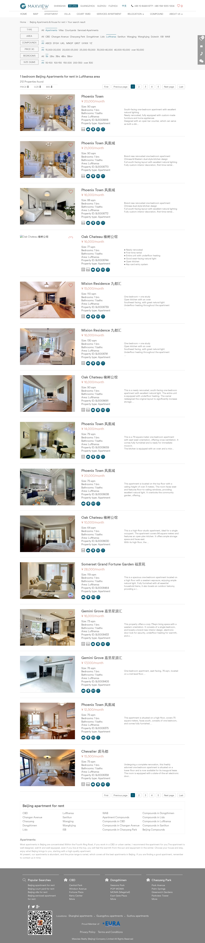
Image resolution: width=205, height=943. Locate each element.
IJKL (62, 43)
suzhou (101, 5)
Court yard (83, 13)
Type (29, 29)
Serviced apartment (109, 13)
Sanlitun (122, 36)
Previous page (120, 86)
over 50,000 (137, 49)
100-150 (58, 62)
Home (23, 13)
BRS (48, 86)
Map (35, 13)
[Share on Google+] (38, 906)
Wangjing (131, 36)
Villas (61, 30)
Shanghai (60, 5)
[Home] (34, 6)
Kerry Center (75, 895)
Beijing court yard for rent (41, 888)
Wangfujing (143, 36)
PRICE (23, 86)
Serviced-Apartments (88, 30)
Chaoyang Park (77, 36)
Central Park (75, 885)
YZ (91, 43)
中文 (124, 5)
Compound (156, 13)
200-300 (77, 62)
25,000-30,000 (87, 49)
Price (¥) (29, 49)
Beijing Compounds (154, 829)
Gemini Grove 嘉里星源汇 (101, 611)
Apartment (51, 13)
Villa (67, 13)
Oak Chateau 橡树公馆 (99, 236)
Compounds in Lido (154, 817)
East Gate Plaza (118, 895)
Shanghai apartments (80, 915)
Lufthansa (68, 813)
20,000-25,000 (70, 49)
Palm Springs (158, 888)
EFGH (56, 43)
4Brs (63, 56)
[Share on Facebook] (29, 906)
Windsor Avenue (77, 888)
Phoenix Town (92, 96)
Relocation (135, 13)
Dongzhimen (92, 36)
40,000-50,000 (122, 49)
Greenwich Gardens (162, 892)
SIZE (36, 86)
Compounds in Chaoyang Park (119, 829)
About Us (175, 13)
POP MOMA (117, 888)
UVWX (85, 43)
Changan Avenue (60, 36)
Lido (102, 36)
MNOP (69, 43)
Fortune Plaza (76, 892)
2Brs (52, 56)
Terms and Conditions (110, 932)
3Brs (58, 56)
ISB (162, 36)
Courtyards (70, 30)
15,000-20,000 (53, 49)
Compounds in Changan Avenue (120, 825)
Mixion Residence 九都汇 (101, 283)
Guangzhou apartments (109, 915)
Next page (169, 86)
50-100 (49, 62)
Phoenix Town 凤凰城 (98, 143)
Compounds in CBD (113, 821)
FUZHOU (113, 5)
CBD (47, 36)
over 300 (88, 62)
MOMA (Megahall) (120, 892)
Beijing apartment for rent (43, 805)
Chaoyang (28, 821)
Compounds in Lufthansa (157, 821)
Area (29, 36)
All (42, 30)
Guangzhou (87, 5)
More (72, 898)
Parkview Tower (160, 895)
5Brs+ (70, 56)
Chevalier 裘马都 (94, 751)
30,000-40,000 (105, 49)
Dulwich (155, 36)
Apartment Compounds (115, 817)
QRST (77, 43)
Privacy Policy (87, 932)
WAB (167, 36)
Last (181, 86)
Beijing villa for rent (37, 892)
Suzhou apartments (138, 915)
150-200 (67, 62)
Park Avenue (158, 885)
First (106, 86)
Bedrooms (29, 55)
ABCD (48, 43)
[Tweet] (33, 906)
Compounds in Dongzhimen (158, 813)
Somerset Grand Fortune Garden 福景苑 (113, 564)
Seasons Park (117, 885)
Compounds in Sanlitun (156, 825)
